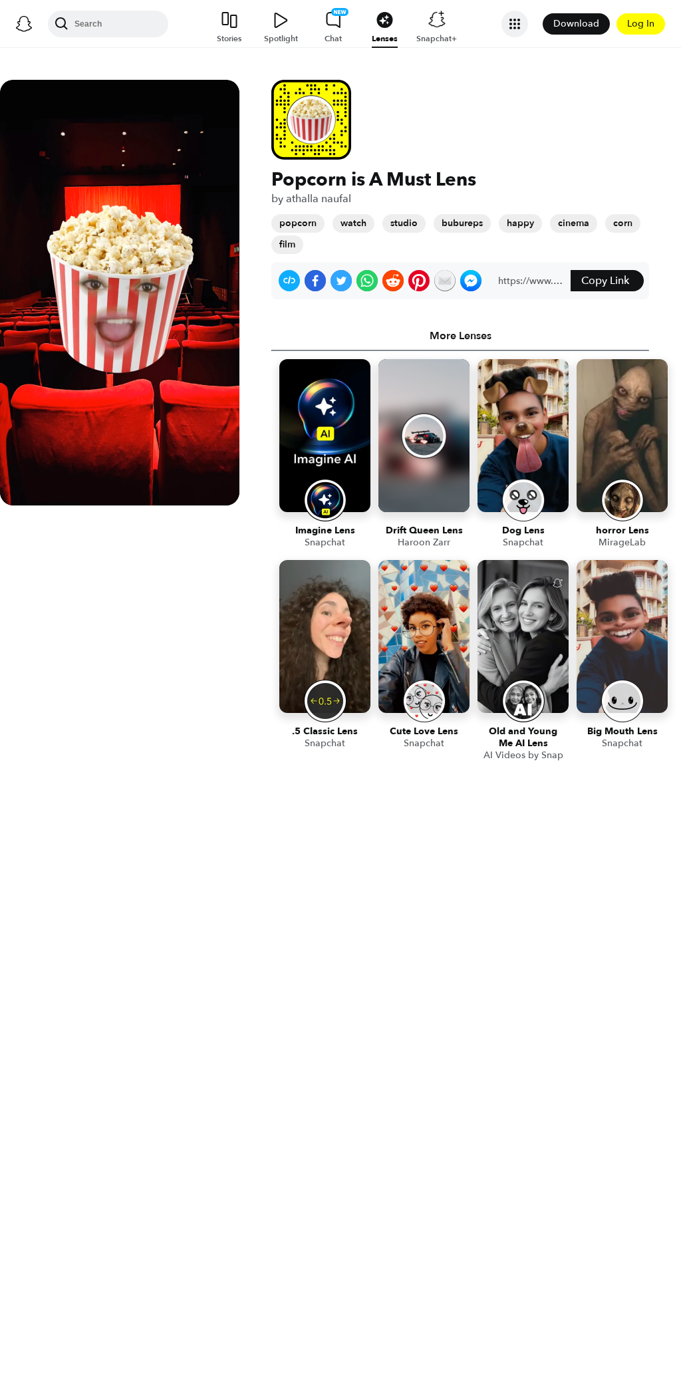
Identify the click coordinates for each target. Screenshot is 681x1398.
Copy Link (605, 280)
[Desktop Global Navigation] (24, 24)
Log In (640, 23)
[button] (289, 280)
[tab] (460, 336)
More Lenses (460, 336)
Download (576, 23)
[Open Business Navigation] (514, 24)
